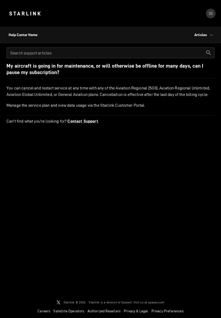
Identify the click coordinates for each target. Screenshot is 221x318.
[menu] (211, 13)
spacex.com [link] (156, 302)
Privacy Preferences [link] (167, 311)
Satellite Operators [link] (68, 311)
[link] (25, 13)
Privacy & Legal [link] (136, 311)
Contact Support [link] (82, 121)
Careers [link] (43, 311)
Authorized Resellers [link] (104, 311)
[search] (208, 52)
